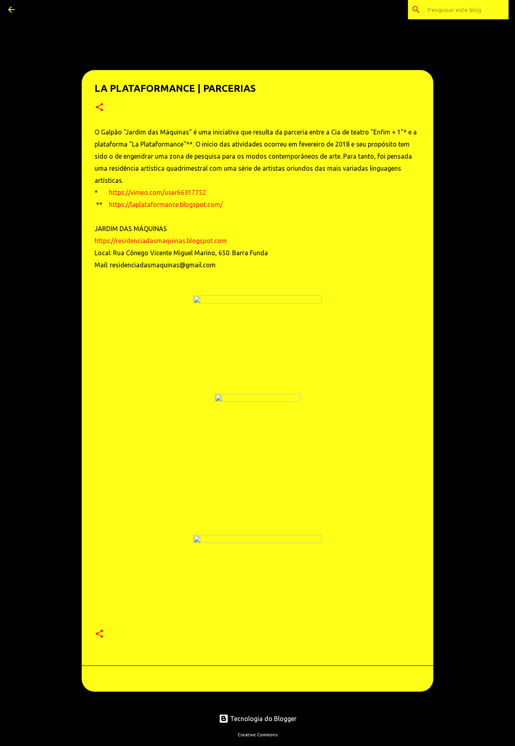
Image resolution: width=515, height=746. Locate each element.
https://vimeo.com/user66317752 (157, 192)
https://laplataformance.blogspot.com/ (165, 204)
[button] (99, 107)
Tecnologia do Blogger (263, 718)
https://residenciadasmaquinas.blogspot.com (161, 240)
